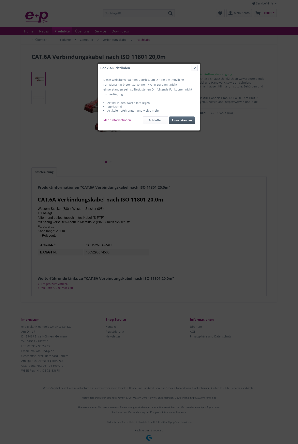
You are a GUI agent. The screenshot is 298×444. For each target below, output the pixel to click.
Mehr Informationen (117, 120)
